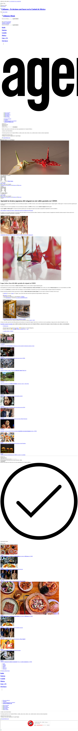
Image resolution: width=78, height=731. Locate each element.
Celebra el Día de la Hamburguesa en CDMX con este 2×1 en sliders (12, 454)
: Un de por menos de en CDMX (16, 556)
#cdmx (17, 327)
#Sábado (5, 295)
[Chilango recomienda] (9, 554)
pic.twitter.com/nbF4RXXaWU (21, 297)
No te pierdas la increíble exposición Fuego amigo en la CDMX (14, 319)
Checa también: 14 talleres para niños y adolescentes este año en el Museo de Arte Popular (16, 210)
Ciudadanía (2, 343)
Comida (4, 32)
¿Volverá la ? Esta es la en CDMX (16, 661)
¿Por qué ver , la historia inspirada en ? (13, 581)
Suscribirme (3, 461)
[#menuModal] (2, 13)
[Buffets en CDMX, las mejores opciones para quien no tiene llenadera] (7, 441)
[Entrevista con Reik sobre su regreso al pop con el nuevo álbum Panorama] (7, 416)
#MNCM (5, 293)
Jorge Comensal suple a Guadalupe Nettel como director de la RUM (12, 407)
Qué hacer (5, 41)
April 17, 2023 (32, 320)
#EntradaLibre (8, 297)
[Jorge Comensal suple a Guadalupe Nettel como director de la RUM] (7, 405)
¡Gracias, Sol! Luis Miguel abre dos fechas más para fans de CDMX (12, 358)
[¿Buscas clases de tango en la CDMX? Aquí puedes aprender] (7, 393)
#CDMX (22, 296)
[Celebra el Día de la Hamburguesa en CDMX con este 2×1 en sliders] (7, 452)
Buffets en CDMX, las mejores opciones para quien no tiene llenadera (13, 443)
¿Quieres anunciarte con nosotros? (10, 120)
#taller (12, 293)
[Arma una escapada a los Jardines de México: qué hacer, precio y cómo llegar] (7, 380)
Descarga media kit (7, 118)
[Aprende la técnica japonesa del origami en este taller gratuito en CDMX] (7, 625)
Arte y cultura (2, 183)
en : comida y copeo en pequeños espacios (11, 569)
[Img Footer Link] (4, 698)
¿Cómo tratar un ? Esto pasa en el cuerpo (10, 650)
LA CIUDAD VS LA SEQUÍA (15, 1)
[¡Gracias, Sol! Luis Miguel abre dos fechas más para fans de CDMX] (7, 356)
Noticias (4, 30)
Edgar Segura (10, 181)
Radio (3, 27)
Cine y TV (5, 38)
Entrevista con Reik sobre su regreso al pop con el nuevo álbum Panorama (13, 418)
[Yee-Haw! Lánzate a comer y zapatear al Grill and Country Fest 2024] (7, 367)
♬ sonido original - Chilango (8, 331)
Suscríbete (6, 119)
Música (4, 35)
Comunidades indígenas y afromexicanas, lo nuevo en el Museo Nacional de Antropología (16, 234)
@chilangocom (5, 325)
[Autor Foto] (3, 181)
